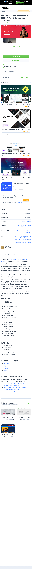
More (3, 11)
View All (28, 83)
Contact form (27, 237)
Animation (17, 236)
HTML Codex (8, 247)
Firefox (25, 230)
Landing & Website (26, 221)
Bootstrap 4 (7, 363)
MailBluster (20, 202)
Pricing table (21, 240)
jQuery (5, 365)
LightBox (6, 368)
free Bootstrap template (14, 259)
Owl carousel (7, 367)
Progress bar (28, 240)
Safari (29, 232)
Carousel (19, 237)
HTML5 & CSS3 (24, 239)
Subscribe (26, 200)
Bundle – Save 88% (23, 11)
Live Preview (16, 46)
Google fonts (24, 225)
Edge (22, 230)
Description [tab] (4, 255)
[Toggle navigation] (28, 8)
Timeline (29, 242)
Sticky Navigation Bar (21, 242)
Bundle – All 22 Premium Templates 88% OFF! (15, 105)
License (27, 51)
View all (26, 404)
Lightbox (22, 227)
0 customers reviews (12, 22)
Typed (5, 370)
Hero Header (18, 239)
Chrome (18, 230)
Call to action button (26, 236)
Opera (26, 232)
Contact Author (24, 77)
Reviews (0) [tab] (11, 255)
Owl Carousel (28, 227)
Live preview (25, 101)
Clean (22, 237)
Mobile (29, 230)
